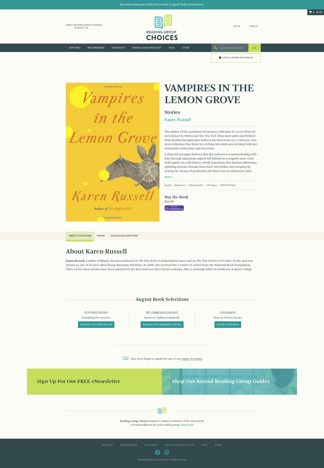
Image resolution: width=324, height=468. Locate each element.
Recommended (95, 48)
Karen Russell (178, 120)
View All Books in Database (237, 58)
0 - (317, 12)
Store (185, 48)
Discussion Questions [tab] (124, 236)
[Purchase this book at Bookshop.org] (174, 208)
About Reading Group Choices (84, 25)
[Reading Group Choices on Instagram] (166, 452)
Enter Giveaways (228, 325)
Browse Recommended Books (162, 325)
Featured (74, 48)
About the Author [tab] (80, 236)
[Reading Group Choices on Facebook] (157, 452)
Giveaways (118, 48)
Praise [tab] (101, 236)
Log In (236, 26)
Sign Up (253, 26)
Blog (172, 48)
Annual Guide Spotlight (146, 48)
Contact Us (81, 28)
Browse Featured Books (96, 325)
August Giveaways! (191, 359)
